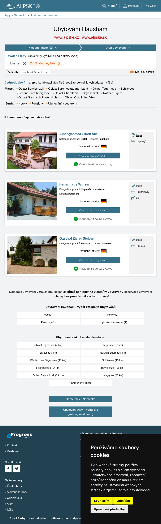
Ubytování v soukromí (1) (113, 322)
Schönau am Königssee (34, 93)
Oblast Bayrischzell (31, 88)
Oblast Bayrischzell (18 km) (48, 375)
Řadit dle (12, 72)
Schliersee (128, 88)
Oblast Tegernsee (104, 88)
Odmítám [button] (123, 500)
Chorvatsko (14, 497)
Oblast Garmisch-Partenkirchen (39, 97)
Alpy (10, 503)
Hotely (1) (112, 314)
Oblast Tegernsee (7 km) (48, 345)
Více (92, 97)
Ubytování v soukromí (62, 103)
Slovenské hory (17, 492)
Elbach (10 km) (48, 352)
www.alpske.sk (94, 37)
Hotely (22, 103)
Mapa (139, 135)
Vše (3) (48, 314)
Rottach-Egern (112, 93)
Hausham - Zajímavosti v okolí (29, 117)
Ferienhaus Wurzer (74, 184)
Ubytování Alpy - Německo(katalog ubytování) (80, 412)
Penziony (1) (48, 322)
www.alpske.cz (66, 37)
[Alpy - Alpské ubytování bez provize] (22, 6)
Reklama (13, 451)
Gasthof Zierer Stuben (76, 238)
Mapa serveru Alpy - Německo (102, 433)
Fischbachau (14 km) (48, 367)
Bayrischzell (91, 93)
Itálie (10, 509)
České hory (14, 486)
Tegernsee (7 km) (113, 345)
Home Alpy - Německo (80, 399)
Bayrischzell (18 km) (112, 367)
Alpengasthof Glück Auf (78, 134)
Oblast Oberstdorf (66, 93)
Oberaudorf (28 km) (80, 383)
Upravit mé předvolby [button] (109, 509)
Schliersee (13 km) (112, 360)
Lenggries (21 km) (113, 375)
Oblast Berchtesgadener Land (68, 88)
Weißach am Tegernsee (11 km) (48, 360)
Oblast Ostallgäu (76, 97)
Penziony (37, 103)
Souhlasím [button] (101, 500)
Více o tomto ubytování (93, 155)
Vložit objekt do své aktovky (95, 164)
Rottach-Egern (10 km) (113, 352)
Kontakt (12, 445)
